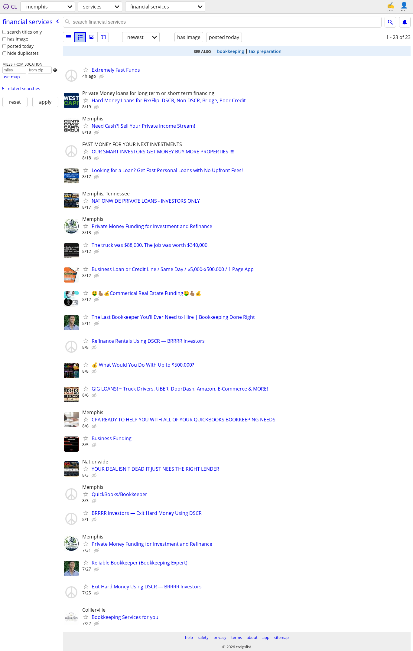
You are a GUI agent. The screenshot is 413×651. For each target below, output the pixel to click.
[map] (103, 37)
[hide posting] (102, 76)
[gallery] (91, 37)
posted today (20, 46)
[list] (68, 37)
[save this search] (405, 22)
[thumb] (80, 37)
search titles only (24, 32)
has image (17, 39)
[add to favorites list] (85, 69)
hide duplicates (23, 53)
